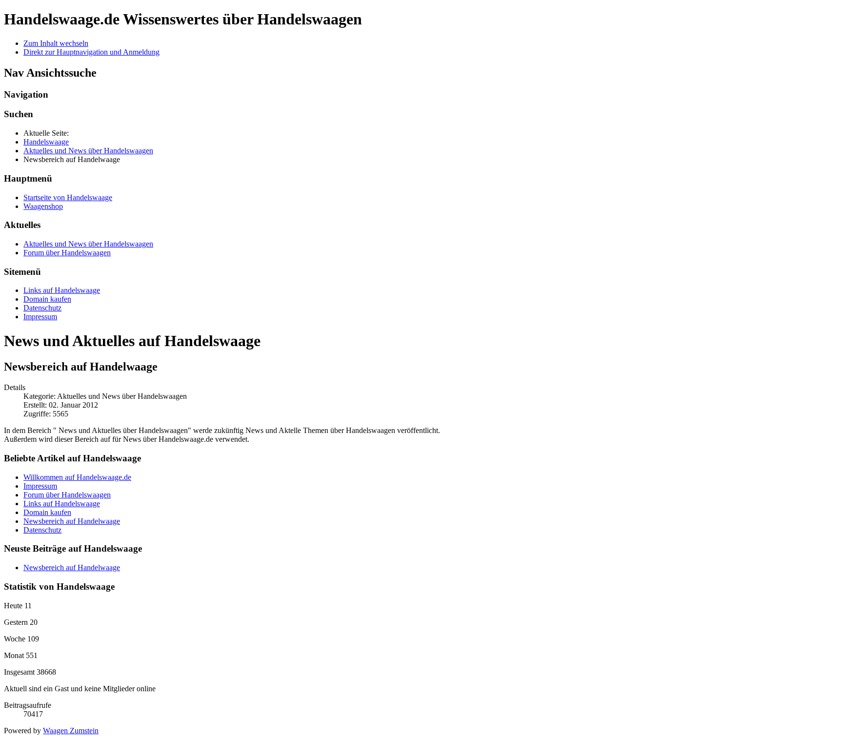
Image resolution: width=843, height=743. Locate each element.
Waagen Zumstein (71, 730)
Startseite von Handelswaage (67, 197)
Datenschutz (42, 308)
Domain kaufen (47, 299)
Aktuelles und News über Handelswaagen (88, 244)
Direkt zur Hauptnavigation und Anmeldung (91, 52)
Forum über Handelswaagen (67, 252)
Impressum (40, 316)
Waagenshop (43, 206)
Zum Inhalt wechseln (55, 43)
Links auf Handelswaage (61, 290)
